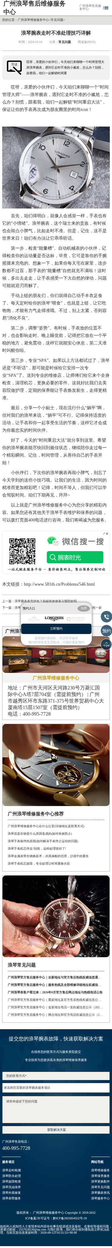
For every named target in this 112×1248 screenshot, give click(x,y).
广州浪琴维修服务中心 (33, 20)
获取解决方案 (56, 1129)
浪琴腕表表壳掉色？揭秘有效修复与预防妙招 (46, 601)
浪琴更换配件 (100, 1181)
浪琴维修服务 (100, 1170)
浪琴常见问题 (100, 1187)
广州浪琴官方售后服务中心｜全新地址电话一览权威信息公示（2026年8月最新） (56, 1007)
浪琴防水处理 (11, 1176)
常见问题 (57, 20)
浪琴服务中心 (100, 1198)
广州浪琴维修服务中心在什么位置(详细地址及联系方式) (46, 826)
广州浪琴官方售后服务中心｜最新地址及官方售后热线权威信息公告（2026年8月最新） (56, 999)
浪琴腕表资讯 (100, 1192)
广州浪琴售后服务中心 (90, 7)
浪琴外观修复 (11, 1192)
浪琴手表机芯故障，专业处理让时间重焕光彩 (39, 863)
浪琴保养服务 (100, 1176)
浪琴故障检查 (11, 1181)
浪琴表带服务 (11, 1198)
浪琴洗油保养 (11, 1187)
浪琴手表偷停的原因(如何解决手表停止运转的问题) (43, 841)
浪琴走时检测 (11, 1170)
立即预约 (56, 629)
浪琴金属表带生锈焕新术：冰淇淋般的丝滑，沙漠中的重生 (48, 856)
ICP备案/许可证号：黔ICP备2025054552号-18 (56, 1218)
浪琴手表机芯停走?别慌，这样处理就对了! (37, 848)
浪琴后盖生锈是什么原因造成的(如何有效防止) (40, 833)
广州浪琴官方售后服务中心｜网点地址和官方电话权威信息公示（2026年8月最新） (56, 1014)
